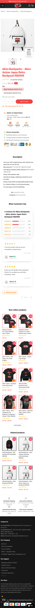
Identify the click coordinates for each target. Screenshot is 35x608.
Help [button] (32, 605)
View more (17, 425)
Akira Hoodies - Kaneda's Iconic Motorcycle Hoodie (24, 385)
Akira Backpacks (26, 11)
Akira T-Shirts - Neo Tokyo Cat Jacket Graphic (7, 358)
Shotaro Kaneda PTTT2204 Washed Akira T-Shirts (7, 331)
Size (3, 86)
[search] (29, 5)
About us (4, 544)
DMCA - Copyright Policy (8, 551)
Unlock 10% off (3, 600)
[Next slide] (31, 35)
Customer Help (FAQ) (7, 573)
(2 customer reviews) (16, 79)
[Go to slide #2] (22, 61)
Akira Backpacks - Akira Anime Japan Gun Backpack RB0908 (25, 483)
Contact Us (4, 570)
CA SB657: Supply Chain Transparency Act (13, 554)
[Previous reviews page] (22, 297)
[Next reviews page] (31, 297)
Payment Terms (5, 565)
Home (3, 11)
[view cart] (32, 5)
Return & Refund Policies (8, 568)
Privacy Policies (5, 549)
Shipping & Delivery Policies (9, 562)
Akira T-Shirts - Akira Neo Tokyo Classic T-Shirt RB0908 (26, 412)
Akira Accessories (12, 11)
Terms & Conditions (7, 546)
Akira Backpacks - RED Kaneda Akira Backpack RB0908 (9, 454)
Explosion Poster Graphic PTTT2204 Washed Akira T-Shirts (25, 331)
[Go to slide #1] (12, 61)
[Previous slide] (4, 35)
